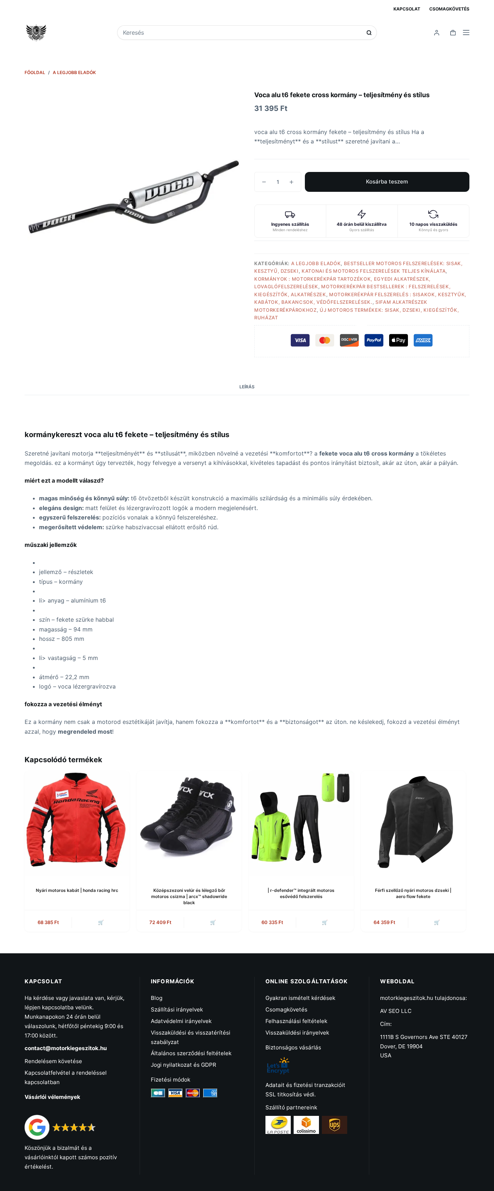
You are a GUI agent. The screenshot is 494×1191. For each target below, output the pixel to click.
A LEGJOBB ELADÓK (316, 263)
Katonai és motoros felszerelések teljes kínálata (374, 271)
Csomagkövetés (449, 9)
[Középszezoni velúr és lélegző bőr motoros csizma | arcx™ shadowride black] (189, 823)
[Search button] (369, 32)
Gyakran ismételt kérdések (300, 997)
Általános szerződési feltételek (191, 1053)
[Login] (436, 32)
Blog (156, 997)
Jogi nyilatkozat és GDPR (183, 1064)
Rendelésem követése (53, 1061)
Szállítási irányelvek (177, 1009)
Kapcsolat (406, 9)
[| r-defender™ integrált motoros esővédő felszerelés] (301, 823)
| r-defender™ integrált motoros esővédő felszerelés (301, 893)
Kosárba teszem (387, 181)
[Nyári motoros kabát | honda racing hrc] (77, 823)
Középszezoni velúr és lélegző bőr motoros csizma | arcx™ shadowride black (189, 896)
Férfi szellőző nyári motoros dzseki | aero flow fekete (413, 893)
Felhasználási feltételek (296, 1021)
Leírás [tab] (247, 386)
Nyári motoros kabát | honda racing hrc (77, 890)
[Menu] (466, 32)
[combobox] (242, 32)
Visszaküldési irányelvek (297, 1032)
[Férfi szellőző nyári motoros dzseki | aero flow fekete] (413, 823)
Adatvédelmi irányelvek (181, 1021)
